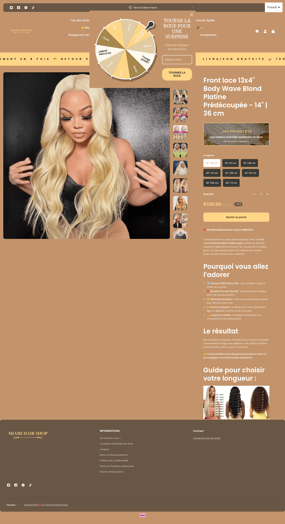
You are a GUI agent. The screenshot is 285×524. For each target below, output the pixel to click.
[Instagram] (11, 7)
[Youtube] (26, 7)
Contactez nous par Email (206, 438)
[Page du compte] (265, 31)
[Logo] (21, 31)
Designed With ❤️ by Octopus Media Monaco (46, 504)
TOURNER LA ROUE (177, 74)
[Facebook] (18, 7)
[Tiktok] (33, 7)
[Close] (192, 14)
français (11, 504)
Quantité (208, 194)
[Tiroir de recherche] (257, 31)
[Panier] (273, 31)
